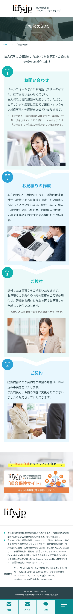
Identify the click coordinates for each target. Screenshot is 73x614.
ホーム (6, 44)
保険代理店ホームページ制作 (37, 594)
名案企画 (54, 594)
